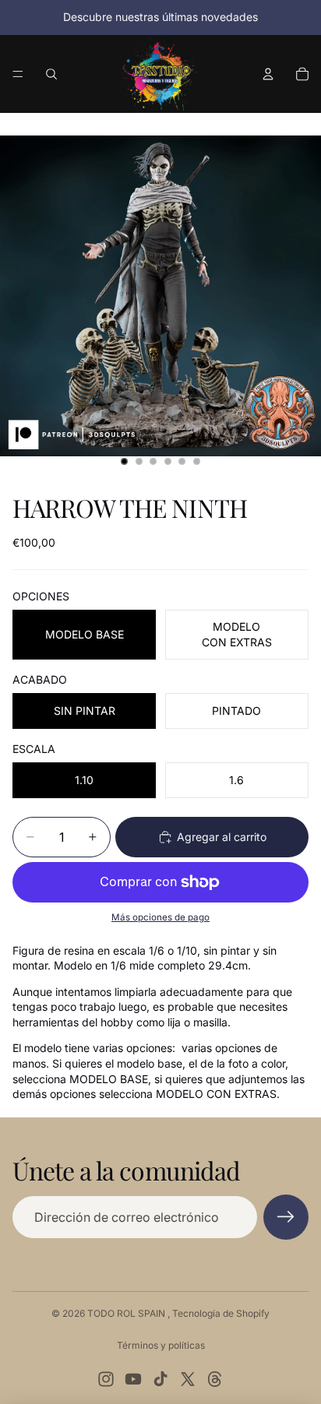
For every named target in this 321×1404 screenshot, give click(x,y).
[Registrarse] (286, 1217)
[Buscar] (51, 74)
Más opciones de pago (160, 917)
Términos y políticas (161, 1345)
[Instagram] (106, 1379)
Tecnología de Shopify (221, 1313)
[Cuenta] (268, 74)
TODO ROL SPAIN (127, 1313)
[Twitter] (187, 1379)
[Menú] (18, 74)
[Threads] (215, 1379)
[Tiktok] (160, 1379)
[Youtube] (133, 1379)
